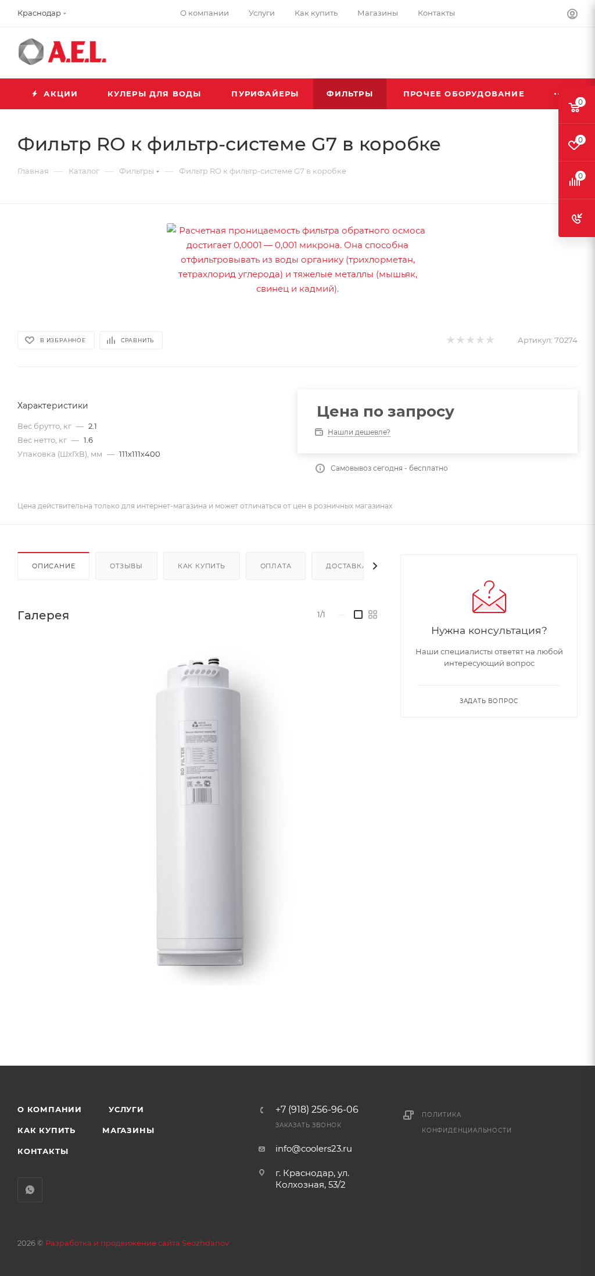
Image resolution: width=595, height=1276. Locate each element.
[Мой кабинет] (572, 15)
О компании (49, 1109)
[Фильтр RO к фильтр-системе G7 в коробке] (196, 814)
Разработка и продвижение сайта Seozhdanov (137, 1243)
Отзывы (126, 566)
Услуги (126, 1109)
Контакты (42, 1151)
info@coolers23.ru (313, 1148)
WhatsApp (29, 1189)
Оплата (276, 566)
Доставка (346, 566)
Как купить (201, 566)
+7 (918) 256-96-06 (317, 1109)
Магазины (128, 1130)
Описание (53, 566)
